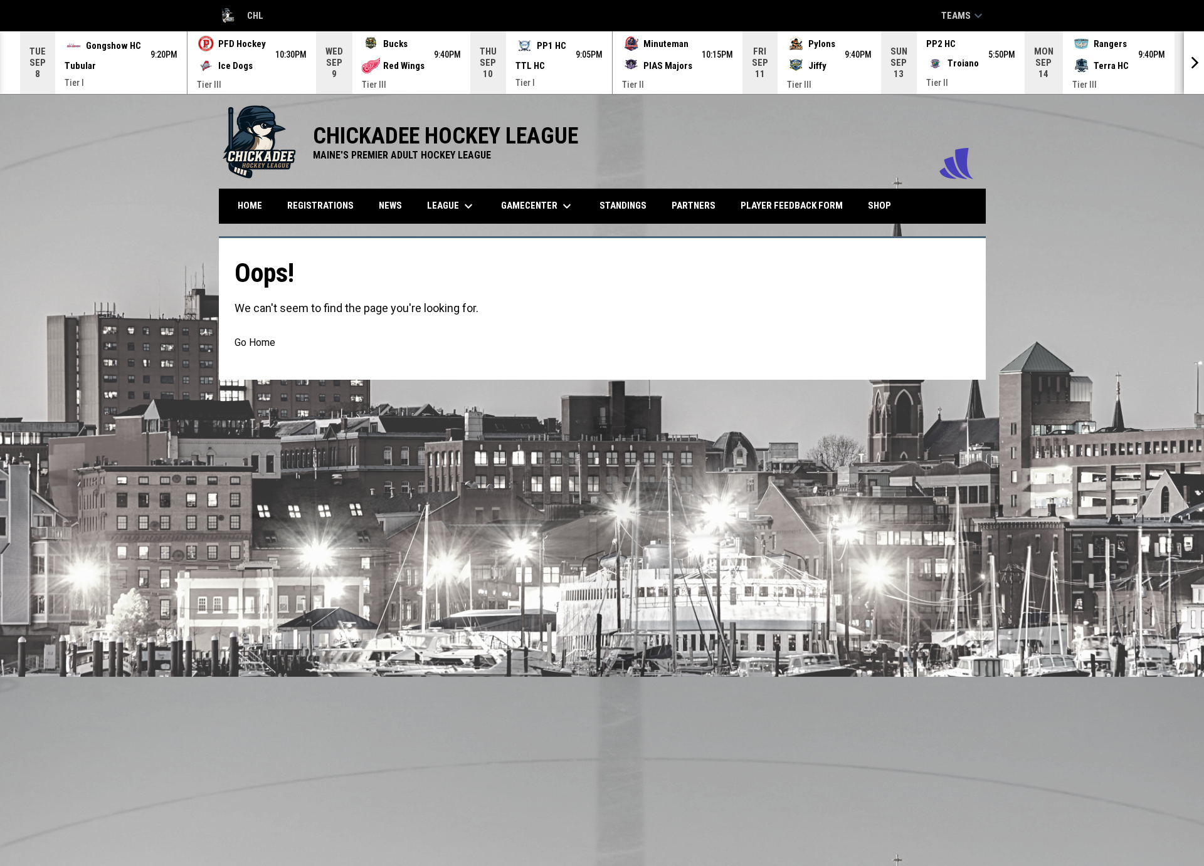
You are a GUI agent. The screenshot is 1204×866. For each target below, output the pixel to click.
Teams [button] (963, 15)
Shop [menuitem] (884, 205)
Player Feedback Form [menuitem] (792, 205)
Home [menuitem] (250, 205)
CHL (241, 17)
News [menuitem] (390, 205)
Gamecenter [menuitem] (537, 206)
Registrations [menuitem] (320, 205)
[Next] (1194, 62)
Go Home (255, 342)
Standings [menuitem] (623, 205)
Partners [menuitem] (694, 205)
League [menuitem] (451, 206)
